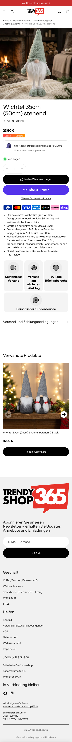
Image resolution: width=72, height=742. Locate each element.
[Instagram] (11, 693)
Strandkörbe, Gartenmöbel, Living (22, 592)
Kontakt (7, 620)
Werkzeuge (9, 597)
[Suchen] (12, 11)
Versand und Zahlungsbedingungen (31, 322)
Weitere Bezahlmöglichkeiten (36, 198)
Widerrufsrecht (12, 643)
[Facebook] (5, 693)
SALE (6, 603)
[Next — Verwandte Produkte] (64, 414)
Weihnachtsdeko (21, 20)
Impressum (9, 649)
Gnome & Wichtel (12, 23)
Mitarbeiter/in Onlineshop (18, 665)
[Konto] (59, 11)
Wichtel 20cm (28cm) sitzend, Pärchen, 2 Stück (31, 432)
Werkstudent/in (12, 676)
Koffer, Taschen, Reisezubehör (20, 580)
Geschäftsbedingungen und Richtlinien (36, 737)
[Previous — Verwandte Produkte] (8, 414)
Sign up (36, 552)
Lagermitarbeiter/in (14, 671)
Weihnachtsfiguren (42, 20)
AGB (5, 631)
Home (6, 20)
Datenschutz (10, 637)
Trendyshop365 (40, 729)
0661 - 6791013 (10, 715)
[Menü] (4, 11)
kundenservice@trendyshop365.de (20, 706)
